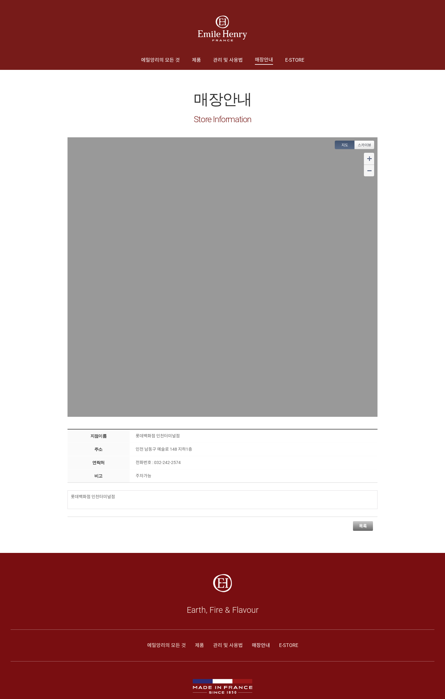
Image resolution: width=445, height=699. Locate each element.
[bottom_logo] (222, 576)
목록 (363, 526)
